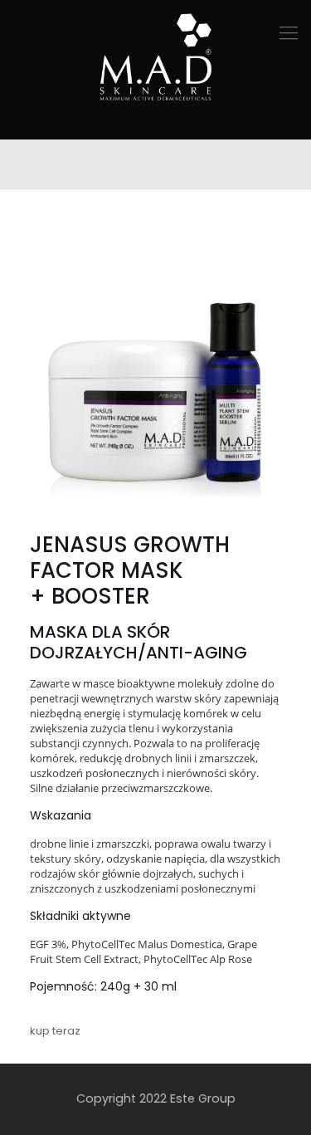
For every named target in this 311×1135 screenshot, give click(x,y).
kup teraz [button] (55, 1031)
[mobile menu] (289, 33)
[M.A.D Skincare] (155, 58)
